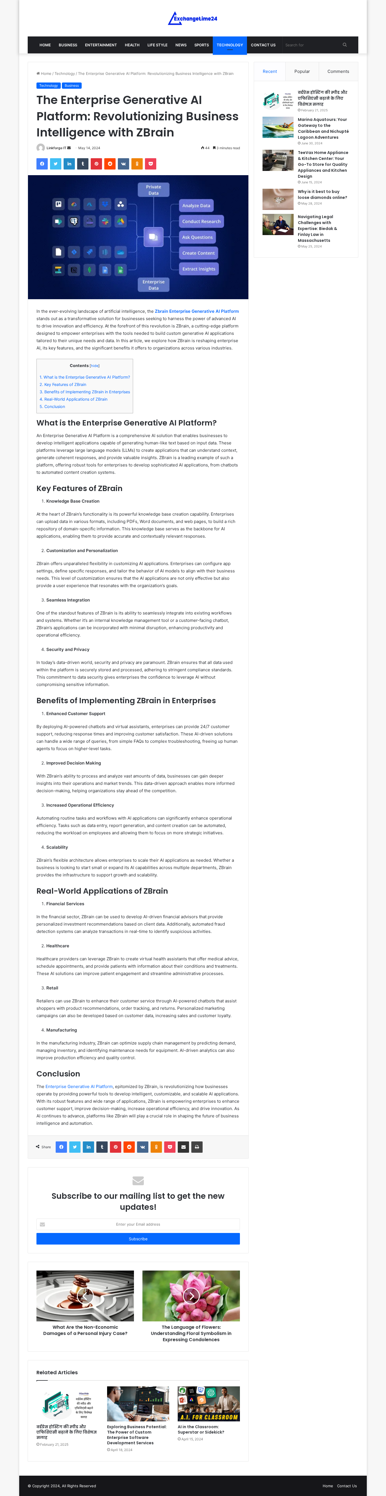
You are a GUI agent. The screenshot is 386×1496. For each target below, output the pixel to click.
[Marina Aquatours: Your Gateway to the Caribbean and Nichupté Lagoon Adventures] (278, 127)
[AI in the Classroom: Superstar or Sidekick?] (209, 1403)
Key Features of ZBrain (63, 384)
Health (132, 45)
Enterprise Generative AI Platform (79, 1086)
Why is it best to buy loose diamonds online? (322, 194)
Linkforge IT (56, 148)
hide (94, 366)
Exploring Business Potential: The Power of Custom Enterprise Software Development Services (137, 1435)
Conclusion (52, 406)
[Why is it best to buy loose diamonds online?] (278, 199)
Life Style (158, 45)
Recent (270, 71)
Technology (230, 45)
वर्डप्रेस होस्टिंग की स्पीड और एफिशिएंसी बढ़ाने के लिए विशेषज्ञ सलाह (66, 1432)
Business (68, 45)
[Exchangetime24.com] (193, 18)
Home (45, 45)
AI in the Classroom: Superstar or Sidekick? (201, 1429)
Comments (338, 71)
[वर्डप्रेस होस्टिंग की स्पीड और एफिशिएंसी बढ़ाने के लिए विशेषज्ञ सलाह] (67, 1403)
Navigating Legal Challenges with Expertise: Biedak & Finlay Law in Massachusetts (317, 228)
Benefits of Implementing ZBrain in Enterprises (85, 391)
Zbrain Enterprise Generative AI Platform (196, 311)
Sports (201, 45)
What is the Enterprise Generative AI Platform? (85, 377)
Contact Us (263, 45)
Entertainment (101, 45)
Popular (302, 71)
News (181, 45)
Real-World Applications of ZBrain (73, 399)
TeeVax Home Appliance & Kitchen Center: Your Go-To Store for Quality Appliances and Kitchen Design (323, 164)
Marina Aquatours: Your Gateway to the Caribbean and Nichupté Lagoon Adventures (323, 128)
